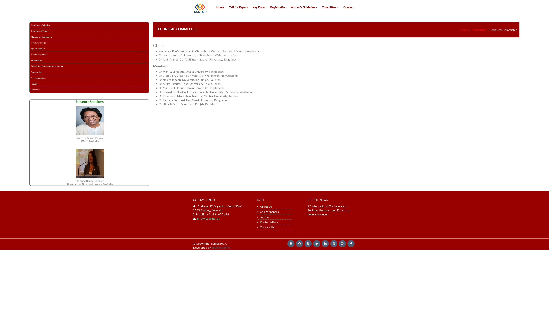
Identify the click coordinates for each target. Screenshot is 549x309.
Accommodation (38, 78)
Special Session (38, 48)
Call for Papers (238, 7)
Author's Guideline (303, 7)
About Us (266, 206)
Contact (348, 7)
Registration (278, 7)
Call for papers (269, 211)
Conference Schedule (40, 25)
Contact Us (267, 227)
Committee (329, 7)
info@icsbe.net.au (208, 218)
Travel (34, 84)
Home (220, 7)
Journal (264, 217)
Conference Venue (39, 31)
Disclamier (35, 89)
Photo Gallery (269, 222)
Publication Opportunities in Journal (47, 66)
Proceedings (36, 60)
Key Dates (259, 7)
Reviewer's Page (38, 42)
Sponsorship (36, 72)
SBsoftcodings (220, 247)
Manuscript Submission (41, 37)
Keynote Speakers (39, 54)
